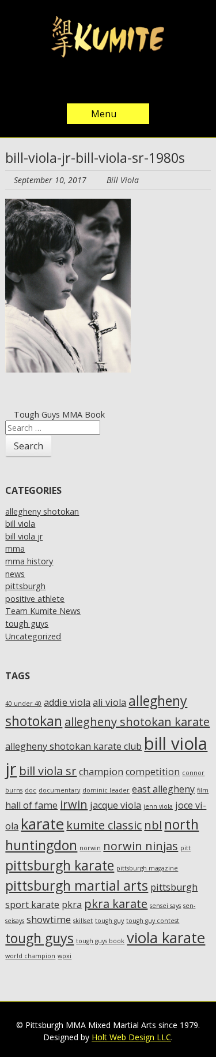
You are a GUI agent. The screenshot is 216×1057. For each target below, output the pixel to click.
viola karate (166, 938)
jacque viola (115, 805)
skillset (83, 921)
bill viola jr (24, 536)
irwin (74, 804)
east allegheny (163, 789)
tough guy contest (152, 921)
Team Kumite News (43, 610)
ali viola (109, 702)
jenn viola (158, 806)
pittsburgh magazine (147, 868)
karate (42, 824)
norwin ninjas (140, 846)
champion (101, 771)
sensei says (165, 906)
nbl (153, 825)
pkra (72, 904)
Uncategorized (33, 636)
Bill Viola (123, 179)
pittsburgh (25, 585)
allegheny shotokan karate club (73, 746)
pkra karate (115, 903)
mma (15, 548)
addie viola (67, 702)
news (15, 573)
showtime (48, 919)
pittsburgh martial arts (76, 885)
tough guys (26, 623)
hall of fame (31, 805)
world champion (30, 956)
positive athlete (35, 598)
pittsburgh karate (59, 865)
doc (30, 790)
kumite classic (104, 825)
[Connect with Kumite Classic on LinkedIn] (120, 82)
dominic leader (106, 790)
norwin (90, 848)
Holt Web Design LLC (131, 1037)
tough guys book (100, 941)
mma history (29, 561)
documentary (59, 790)
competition (153, 771)
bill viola (20, 523)
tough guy (109, 921)
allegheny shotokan (42, 511)
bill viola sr (48, 771)
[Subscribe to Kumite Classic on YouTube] (143, 82)
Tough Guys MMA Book (58, 414)
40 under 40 (23, 703)
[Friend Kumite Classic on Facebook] (97, 82)
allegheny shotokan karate (137, 722)
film (203, 790)
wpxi (64, 956)
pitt (185, 848)
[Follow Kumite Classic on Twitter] (74, 82)
